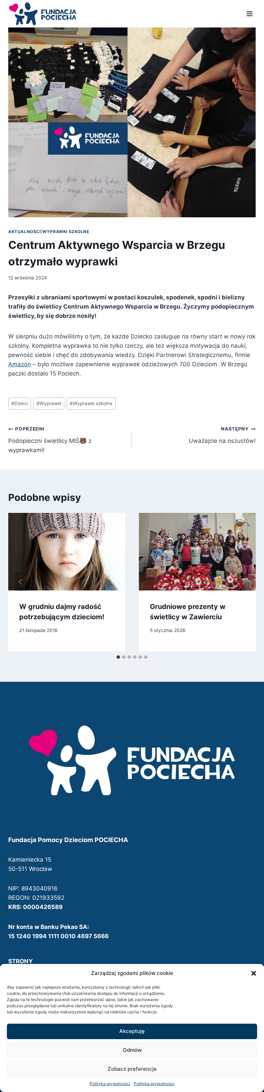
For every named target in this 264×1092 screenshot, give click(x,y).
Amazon (19, 364)
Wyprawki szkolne (65, 231)
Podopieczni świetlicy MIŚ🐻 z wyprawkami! (49, 439)
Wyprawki (48, 403)
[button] (253, 973)
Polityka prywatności (110, 1083)
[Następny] (243, 582)
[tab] (118, 657)
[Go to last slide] (20, 582)
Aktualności (24, 231)
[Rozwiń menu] (249, 13)
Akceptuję (132, 1031)
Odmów (132, 1050)
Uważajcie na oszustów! (222, 435)
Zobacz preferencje (132, 1069)
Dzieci (19, 403)
